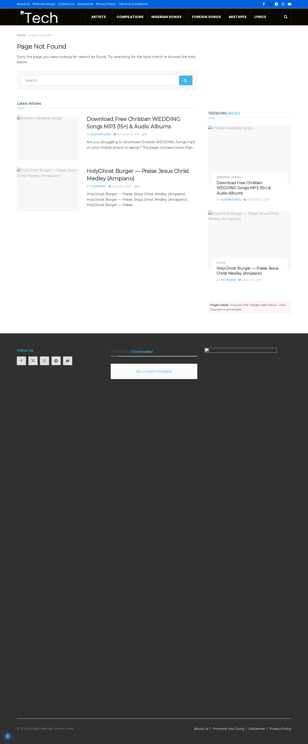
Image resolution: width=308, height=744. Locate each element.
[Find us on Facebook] (264, 4)
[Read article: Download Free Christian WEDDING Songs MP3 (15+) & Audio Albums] (48, 138)
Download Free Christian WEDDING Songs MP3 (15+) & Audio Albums (244, 188)
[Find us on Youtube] (289, 4)
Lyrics (260, 16)
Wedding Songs (229, 177)
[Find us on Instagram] (283, 4)
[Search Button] (286, 16)
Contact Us (66, 4)
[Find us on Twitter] (269, 4)
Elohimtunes (101, 134)
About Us (23, 4)
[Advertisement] (249, 66)
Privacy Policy (106, 4)
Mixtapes (237, 16)
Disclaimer (85, 4)
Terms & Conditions (133, 4)
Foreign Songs (206, 16)
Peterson (98, 186)
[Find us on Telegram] (276, 4)
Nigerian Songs (166, 16)
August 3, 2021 (121, 186)
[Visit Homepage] (51, 17)
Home (21, 35)
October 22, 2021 (128, 134)
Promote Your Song (228, 729)
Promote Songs (44, 4)
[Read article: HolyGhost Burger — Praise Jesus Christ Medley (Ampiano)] (48, 190)
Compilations (129, 16)
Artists (98, 16)
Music (221, 262)
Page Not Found (40, 35)
